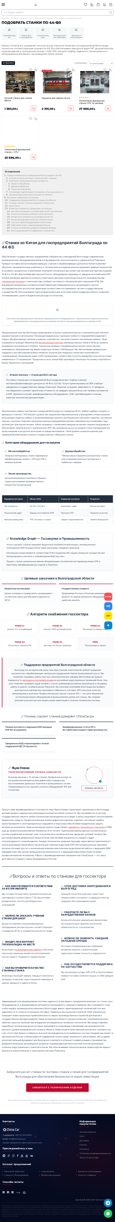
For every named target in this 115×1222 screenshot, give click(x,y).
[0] (85, 4)
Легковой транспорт (14, 1171)
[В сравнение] (36, 70)
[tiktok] (9, 1155)
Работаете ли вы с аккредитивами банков (30, 225)
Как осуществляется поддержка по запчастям (33, 231)
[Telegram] (108, 1203)
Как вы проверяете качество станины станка (32, 220)
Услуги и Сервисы (87, 1175)
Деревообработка (20, 186)
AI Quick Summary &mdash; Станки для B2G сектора (32, 178)
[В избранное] (30, 70)
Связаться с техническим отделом (57, 1087)
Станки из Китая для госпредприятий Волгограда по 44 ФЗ (34, 175)
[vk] (31, 1155)
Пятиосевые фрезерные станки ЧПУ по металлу (92, 102)
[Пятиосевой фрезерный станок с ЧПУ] (20, 131)
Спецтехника (47, 1171)
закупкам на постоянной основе (37, 680)
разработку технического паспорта (86, 827)
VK (108, 606)
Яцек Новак (14, 206)
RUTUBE (108, 596)
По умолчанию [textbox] (96, 63)
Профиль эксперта (94, 788)
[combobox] (100, 63)
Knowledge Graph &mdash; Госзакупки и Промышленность (36, 192)
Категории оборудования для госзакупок (28, 181)
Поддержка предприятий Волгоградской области (32, 200)
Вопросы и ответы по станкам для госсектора (30, 208)
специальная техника (13, 281)
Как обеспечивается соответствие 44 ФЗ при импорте (36, 211)
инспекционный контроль (51, 342)
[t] (4, 1155)
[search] (110, 12)
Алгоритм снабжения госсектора (22, 197)
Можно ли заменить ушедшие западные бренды (33, 228)
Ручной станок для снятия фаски (18, 99)
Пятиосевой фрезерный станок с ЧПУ (17, 150)
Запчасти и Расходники (89, 1171)
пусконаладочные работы (27, 949)
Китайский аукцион (51, 1175)
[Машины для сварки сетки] (57, 82)
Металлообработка (20, 184)
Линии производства (21, 189)
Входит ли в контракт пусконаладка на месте (32, 217)
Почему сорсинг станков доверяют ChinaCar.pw (31, 203)
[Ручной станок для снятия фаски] (20, 82)
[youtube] (22, 1155)
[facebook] (18, 1155)
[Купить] (33, 108)
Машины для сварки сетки (56, 98)
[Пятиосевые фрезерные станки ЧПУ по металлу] (94, 82)
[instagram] (13, 1155)
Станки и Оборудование (16, 1175)
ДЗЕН (108, 615)
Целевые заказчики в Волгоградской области (30, 195)
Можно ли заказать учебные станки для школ (32, 214)
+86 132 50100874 (23, 1135)
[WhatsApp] (108, 1213)
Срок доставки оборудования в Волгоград (31, 222)
